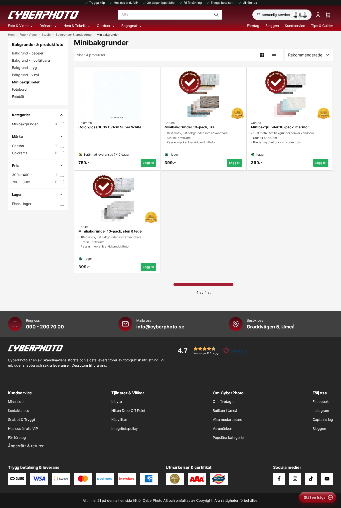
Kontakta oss (18, 410)
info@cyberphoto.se (160, 327)
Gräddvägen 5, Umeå (271, 327)
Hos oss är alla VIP (23, 428)
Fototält (18, 96)
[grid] (203, 169)
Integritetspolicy (124, 428)
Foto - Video (28, 34)
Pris (15, 165)
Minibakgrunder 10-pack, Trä (189, 127)
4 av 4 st (203, 292)
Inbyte (116, 401)
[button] (210, 350)
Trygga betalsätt (222, 2)
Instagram (321, 410)
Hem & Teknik (74, 25)
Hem (11, 34)
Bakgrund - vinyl (25, 75)
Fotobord (19, 89)
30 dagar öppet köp (160, 2)
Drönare (45, 25)
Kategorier (21, 115)
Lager (17, 194)
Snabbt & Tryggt (21, 419)
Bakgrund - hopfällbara (31, 60)
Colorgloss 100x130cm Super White (109, 127)
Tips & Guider (322, 25)
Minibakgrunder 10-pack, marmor (280, 127)
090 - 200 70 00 (45, 327)
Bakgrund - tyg (24, 67)
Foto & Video (18, 25)
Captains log (323, 419)
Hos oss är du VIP (126, 2)
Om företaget (224, 401)
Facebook (321, 401)
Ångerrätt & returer (26, 445)
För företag (17, 437)
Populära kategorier (229, 437)
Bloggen (272, 25)
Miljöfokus (249, 2)
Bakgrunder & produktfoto (74, 34)
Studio (46, 34)
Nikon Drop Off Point (128, 410)
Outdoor (103, 25)
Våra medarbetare (227, 419)
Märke (17, 136)
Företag (253, 25)
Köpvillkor (119, 419)
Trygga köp (97, 2)
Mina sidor (16, 401)
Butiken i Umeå (225, 410)
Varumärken (222, 428)
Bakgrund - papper (27, 53)
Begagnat (129, 25)
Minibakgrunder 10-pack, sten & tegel (110, 231)
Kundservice (295, 25)
